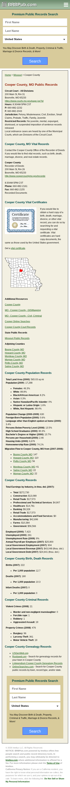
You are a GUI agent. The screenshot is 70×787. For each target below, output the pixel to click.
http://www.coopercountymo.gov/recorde (25, 176)
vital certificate (18, 248)
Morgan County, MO (15, 359)
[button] (66, 5)
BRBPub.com (22, 4)
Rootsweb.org (19, 656)
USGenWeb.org (20, 653)
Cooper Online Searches (17, 321)
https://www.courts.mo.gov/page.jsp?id (24, 101)
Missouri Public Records (17, 338)
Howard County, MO (15, 353)
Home (8, 75)
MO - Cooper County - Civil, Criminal (23, 316)
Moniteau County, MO (16, 356)
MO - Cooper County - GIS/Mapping (23, 310)
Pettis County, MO (14, 363)
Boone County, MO (14, 349)
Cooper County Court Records (20, 327)
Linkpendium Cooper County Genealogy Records (37, 663)
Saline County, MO (14, 366)
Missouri (17, 75)
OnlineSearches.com (23, 666)
